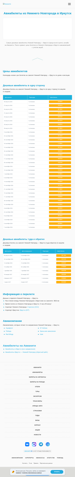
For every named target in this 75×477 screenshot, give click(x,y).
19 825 (60, 196)
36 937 (63, 270)
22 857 (60, 124)
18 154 (60, 147)
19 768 (60, 189)
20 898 (60, 223)
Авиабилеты (37, 372)
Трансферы (37, 401)
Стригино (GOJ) (33, 307)
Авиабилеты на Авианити (19, 345)
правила (18, 472)
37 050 (63, 266)
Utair (41, 334)
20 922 (60, 227)
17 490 (60, 143)
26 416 (63, 259)
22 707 (60, 120)
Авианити (37, 367)
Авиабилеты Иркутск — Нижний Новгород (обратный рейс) (26, 352)
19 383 (60, 174)
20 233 (60, 212)
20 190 (60, 109)
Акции (37, 430)
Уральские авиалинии (48, 331)
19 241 (60, 105)
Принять (57, 472)
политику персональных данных (32, 472)
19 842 (60, 200)
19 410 (60, 177)
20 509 (60, 215)
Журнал (37, 425)
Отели (37, 386)
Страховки (37, 410)
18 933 (60, 151)
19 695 (60, 181)
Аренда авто (37, 406)
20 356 (60, 113)
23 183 (60, 128)
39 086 (63, 278)
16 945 (60, 101)
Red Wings (9, 334)
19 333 (60, 170)
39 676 (63, 274)
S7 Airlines (43, 328)
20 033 (60, 208)
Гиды (37, 415)
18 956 (60, 155)
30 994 (63, 263)
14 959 (60, 132)
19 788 (60, 193)
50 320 (63, 282)
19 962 (60, 204)
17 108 (60, 139)
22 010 (60, 116)
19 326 (60, 166)
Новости (37, 434)
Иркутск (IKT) (24, 310)
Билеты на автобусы (37, 377)
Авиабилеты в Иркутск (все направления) (20, 349)
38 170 (63, 255)
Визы (37, 420)
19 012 (60, 162)
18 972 (60, 158)
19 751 (60, 185)
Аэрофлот (9, 328)
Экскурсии (37, 396)
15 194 (60, 136)
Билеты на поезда (37, 382)
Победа (8, 331)
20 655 (60, 219)
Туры (37, 391)
